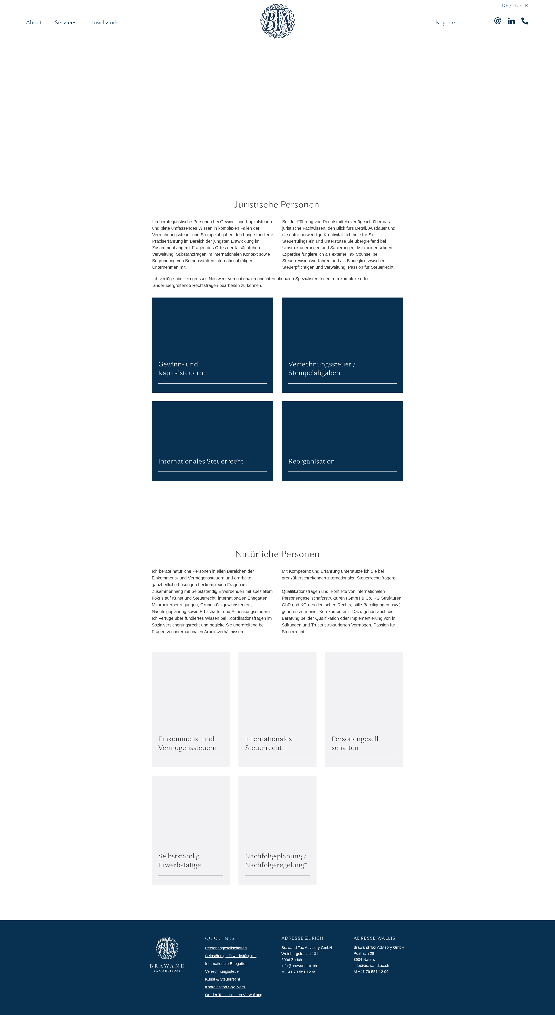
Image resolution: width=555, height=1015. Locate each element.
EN (515, 6)
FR (525, 6)
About (34, 23)
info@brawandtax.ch (299, 966)
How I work (103, 23)
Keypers (446, 23)
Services (66, 23)
